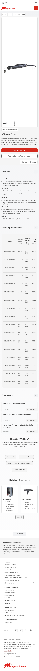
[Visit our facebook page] (25, 630)
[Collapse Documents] (36, 395)
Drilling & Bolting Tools (11, 572)
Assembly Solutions (10, 564)
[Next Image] (34, 68)
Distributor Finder (10, 613)
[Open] (36, 8)
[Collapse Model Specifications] (36, 227)
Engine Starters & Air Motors (13, 575)
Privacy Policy (8, 651)
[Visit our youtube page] (11, 630)
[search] (36, 3)
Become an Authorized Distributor (15, 615)
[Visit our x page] (20, 630)
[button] (19, 171)
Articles (7, 625)
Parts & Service (9, 598)
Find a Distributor (10, 595)
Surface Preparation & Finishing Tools (16, 577)
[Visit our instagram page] (16, 630)
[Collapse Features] (36, 172)
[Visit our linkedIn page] (30, 630)
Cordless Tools (9, 570)
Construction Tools (10, 567)
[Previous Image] (5, 68)
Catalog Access (9, 590)
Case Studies (8, 622)
